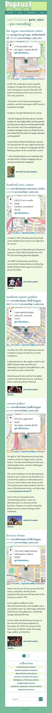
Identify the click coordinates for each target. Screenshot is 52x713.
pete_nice (36, 19)
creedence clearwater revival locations (26, 686)
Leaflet (16, 78)
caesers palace (15, 403)
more (42, 12)
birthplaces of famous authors (26, 680)
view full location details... (27, 172)
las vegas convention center (24, 31)
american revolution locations (26, 677)
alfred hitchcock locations (26, 674)
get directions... (22, 52)
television (31, 12)
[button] (26, 61)
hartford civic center (20, 185)
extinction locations (26, 690)
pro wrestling (24, 38)
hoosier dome (15, 535)
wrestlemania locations (26, 667)
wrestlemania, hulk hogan (26, 407)
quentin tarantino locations (26, 670)
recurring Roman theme (19, 491)
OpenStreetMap (28, 78)
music (20, 12)
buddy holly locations (26, 683)
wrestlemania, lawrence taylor (28, 188)
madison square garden (21, 297)
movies (10, 12)
